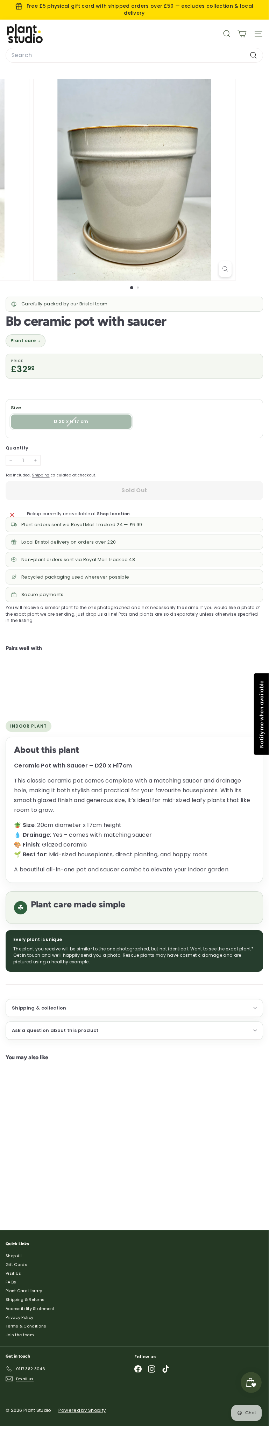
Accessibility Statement (30, 1308)
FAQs (11, 1282)
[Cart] (242, 33)
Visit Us (13, 1273)
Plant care (25, 341)
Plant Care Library (24, 1291)
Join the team (20, 1335)
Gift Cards (16, 1264)
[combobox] (134, 55)
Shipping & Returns (25, 1299)
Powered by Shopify (82, 1410)
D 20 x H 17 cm (86, 423)
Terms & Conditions (26, 1326)
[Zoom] (225, 269)
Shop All (14, 1256)
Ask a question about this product (55, 1030)
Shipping (40, 475)
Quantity (17, 448)
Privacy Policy (19, 1317)
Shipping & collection (39, 1008)
